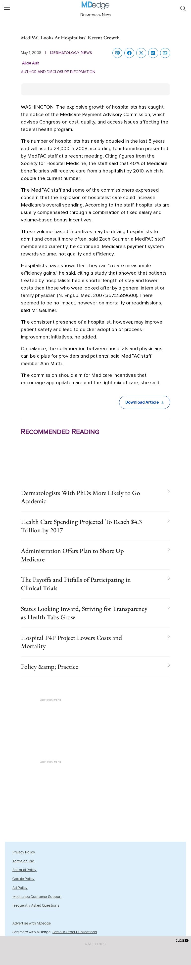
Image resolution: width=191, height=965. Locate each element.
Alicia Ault (30, 63)
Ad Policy (20, 887)
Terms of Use (23, 861)
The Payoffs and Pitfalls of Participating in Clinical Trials (76, 583)
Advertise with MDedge (31, 923)
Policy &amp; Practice (49, 666)
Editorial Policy (24, 869)
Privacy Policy (23, 852)
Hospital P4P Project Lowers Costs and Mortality (71, 641)
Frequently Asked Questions (35, 905)
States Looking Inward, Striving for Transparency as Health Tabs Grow (84, 612)
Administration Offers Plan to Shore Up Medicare (72, 554)
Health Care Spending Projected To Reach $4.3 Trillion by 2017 (81, 525)
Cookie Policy (23, 878)
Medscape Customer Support (37, 896)
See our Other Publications (74, 931)
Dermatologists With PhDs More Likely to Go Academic (80, 497)
